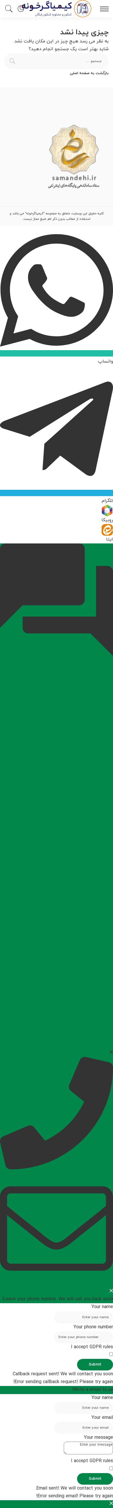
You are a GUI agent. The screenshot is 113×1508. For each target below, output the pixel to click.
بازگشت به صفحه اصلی (89, 73)
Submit (95, 1364)
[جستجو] (10, 8)
